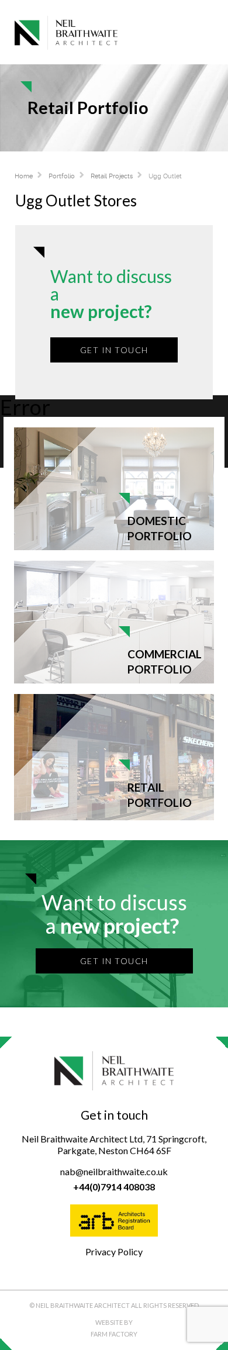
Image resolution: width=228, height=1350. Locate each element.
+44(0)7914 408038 (114, 1186)
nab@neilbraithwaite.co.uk (114, 1171)
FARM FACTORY (114, 1334)
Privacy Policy (114, 1251)
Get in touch (114, 350)
